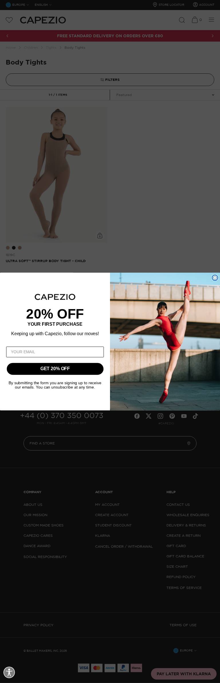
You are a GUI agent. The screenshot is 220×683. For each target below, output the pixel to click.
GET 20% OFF (55, 368)
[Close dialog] (215, 278)
